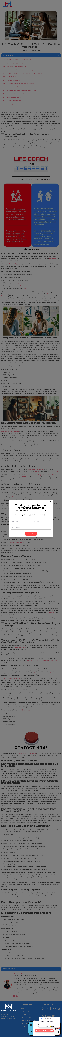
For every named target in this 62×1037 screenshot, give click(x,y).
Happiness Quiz (44, 1030)
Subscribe (31, 534)
